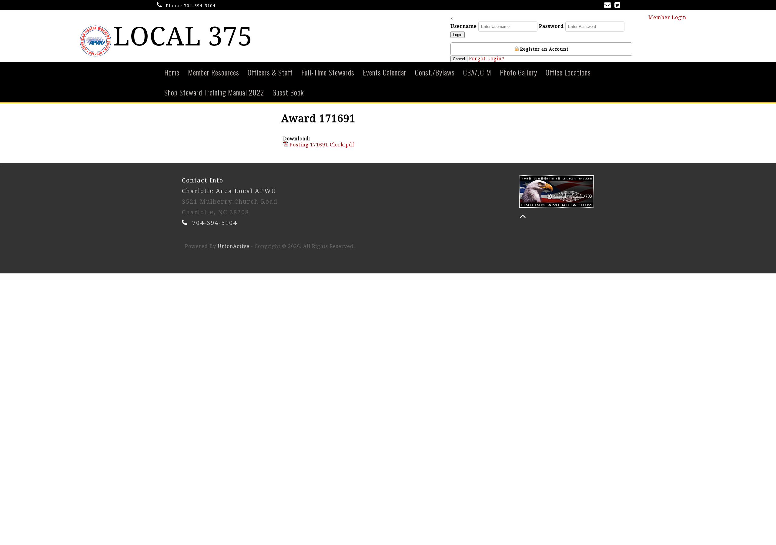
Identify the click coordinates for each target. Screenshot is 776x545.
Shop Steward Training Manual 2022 (214, 92)
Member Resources (213, 72)
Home (171, 72)
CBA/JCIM (477, 72)
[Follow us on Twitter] (618, 5)
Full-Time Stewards (327, 72)
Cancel (459, 59)
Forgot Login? (486, 59)
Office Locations (568, 72)
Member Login (668, 17)
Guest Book (288, 92)
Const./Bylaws (435, 72)
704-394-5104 (200, 5)
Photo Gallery (518, 72)
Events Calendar (384, 72)
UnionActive (233, 246)
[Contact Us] (608, 5)
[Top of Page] (523, 216)
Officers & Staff (270, 72)
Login (457, 34)
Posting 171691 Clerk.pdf (321, 145)
